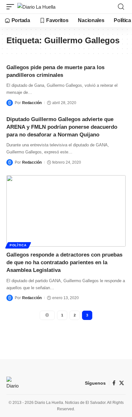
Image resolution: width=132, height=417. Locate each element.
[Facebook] (114, 383)
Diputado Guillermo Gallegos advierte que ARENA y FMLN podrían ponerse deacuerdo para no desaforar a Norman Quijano (61, 127)
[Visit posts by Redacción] (9, 103)
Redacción (32, 103)
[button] (11, 7)
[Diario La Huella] (36, 7)
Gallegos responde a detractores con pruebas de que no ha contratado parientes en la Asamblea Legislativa (64, 262)
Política (18, 245)
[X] (122, 383)
